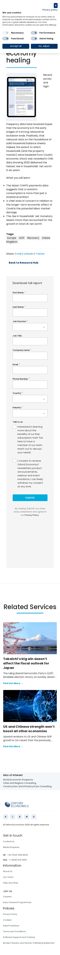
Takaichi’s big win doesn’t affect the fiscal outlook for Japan (26, 663)
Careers (7, 896)
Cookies (7, 920)
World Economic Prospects (18, 779)
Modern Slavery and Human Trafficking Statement (28, 943)
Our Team (8, 877)
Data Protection (11, 925)
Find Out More (13, 683)
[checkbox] (5, 32)
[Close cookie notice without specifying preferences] (56, 5)
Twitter (40, 254)
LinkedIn (29, 254)
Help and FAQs (10, 882)
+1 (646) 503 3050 (18, 859)
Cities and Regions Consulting (19, 783)
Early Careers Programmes (17, 902)
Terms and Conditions (14, 931)
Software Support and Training (19, 937)
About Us (7, 871)
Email (18, 254)
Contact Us (8, 841)
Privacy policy (50, 9)
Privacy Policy (10, 914)
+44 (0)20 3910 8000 (17, 855)
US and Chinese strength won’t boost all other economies (29, 728)
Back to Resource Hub (23, 262)
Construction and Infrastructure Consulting (27, 786)
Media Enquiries (11, 847)
